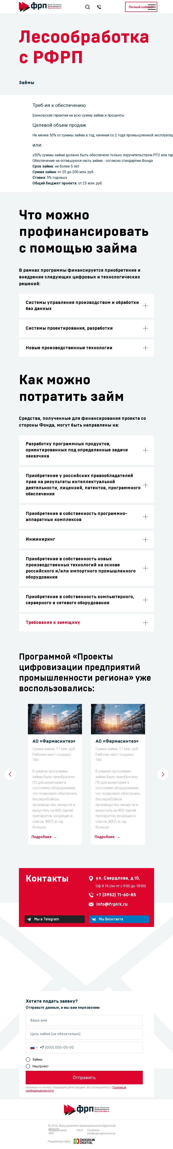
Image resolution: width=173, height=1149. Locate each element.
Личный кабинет (141, 7)
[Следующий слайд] (162, 774)
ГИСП (79, 1130)
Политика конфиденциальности (101, 1132)
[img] (84, 1141)
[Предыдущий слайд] (10, 774)
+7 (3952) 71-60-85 (116, 895)
